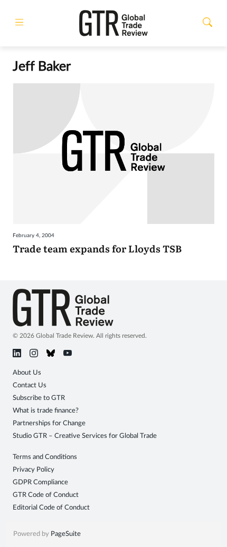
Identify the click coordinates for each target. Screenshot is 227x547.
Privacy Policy (33, 469)
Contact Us (29, 385)
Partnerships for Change (49, 423)
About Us (27, 372)
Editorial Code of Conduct (51, 507)
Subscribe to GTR (39, 398)
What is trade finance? (46, 410)
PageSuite (66, 534)
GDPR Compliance (40, 482)
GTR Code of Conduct (46, 495)
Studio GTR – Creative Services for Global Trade (85, 436)
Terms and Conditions (45, 457)
